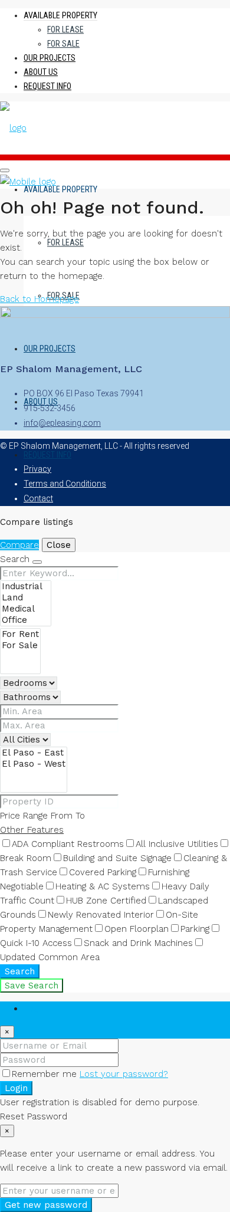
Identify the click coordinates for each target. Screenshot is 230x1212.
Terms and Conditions (65, 483)
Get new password (46, 1205)
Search (20, 971)
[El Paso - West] (34, 764)
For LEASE (65, 29)
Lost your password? (124, 1074)
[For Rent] (20, 634)
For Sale (63, 43)
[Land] (26, 597)
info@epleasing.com (62, 423)
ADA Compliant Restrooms (68, 844)
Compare (19, 545)
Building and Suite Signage (117, 858)
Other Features (32, 830)
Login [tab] (34, 1008)
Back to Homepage (39, 299)
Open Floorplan (136, 929)
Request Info (47, 86)
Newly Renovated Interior (101, 914)
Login (16, 1088)
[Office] (26, 620)
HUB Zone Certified (106, 900)
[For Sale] (20, 645)
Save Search (31, 985)
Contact (38, 498)
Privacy (37, 469)
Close (59, 545)
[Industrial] (26, 586)
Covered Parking (102, 872)
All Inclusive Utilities (177, 844)
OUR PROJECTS (49, 58)
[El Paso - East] (34, 752)
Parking (194, 929)
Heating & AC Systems (102, 886)
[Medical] (26, 609)
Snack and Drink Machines (138, 943)
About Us (41, 72)
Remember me (46, 1074)
